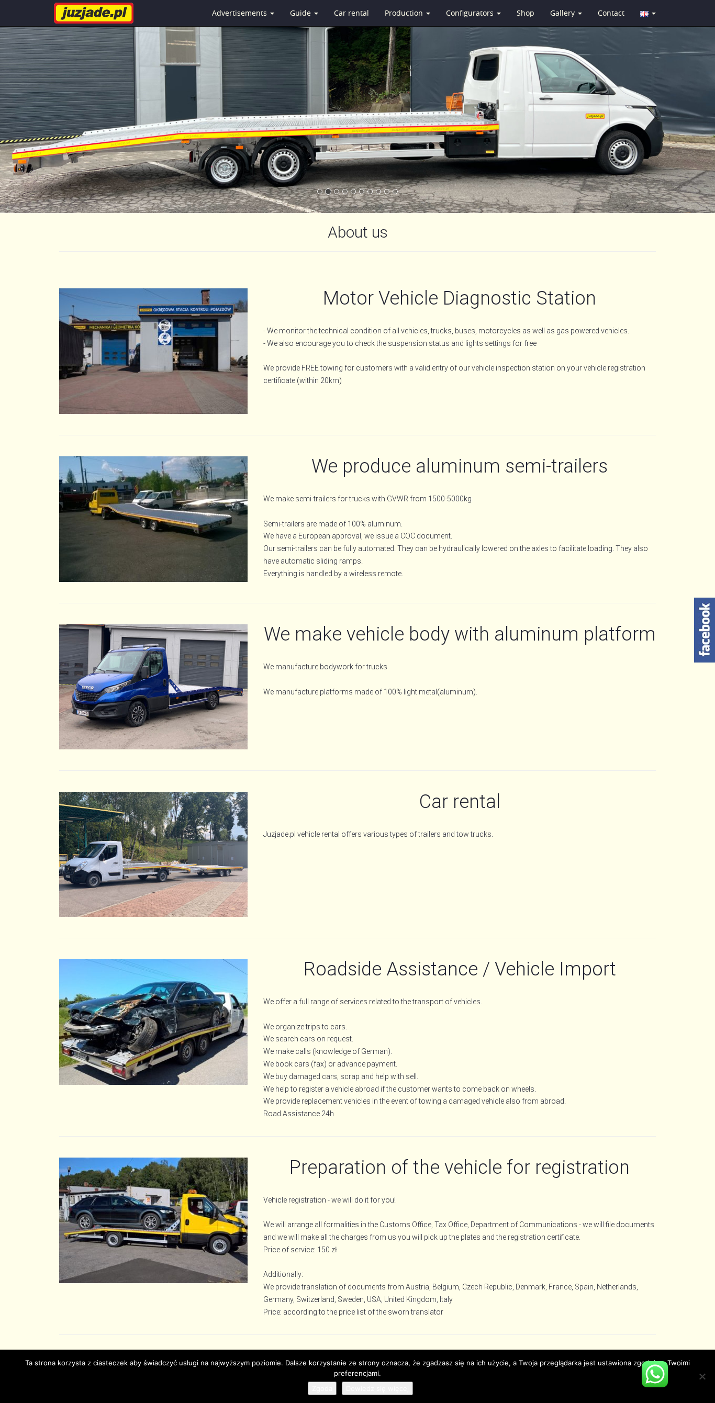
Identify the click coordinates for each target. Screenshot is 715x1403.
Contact (611, 13)
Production (405, 13)
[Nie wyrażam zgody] (702, 1376)
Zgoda (322, 1388)
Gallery (563, 13)
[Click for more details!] (153, 519)
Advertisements (240, 13)
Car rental (351, 13)
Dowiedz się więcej (377, 1388)
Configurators (471, 13)
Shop (525, 13)
